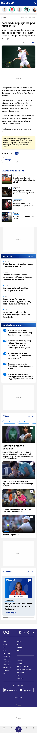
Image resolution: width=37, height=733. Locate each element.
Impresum (20, 664)
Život (5, 650)
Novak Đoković (9, 422)
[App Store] (26, 690)
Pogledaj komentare (8, 160)
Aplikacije (20, 673)
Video (19, 641)
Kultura (6, 659)
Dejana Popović (11, 612)
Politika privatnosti (24, 670)
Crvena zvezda (19, 175)
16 (29, 580)
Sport (5, 644)
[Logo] (7, 3)
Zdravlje (6, 653)
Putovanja (7, 656)
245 (5, 353)
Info (4, 641)
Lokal (5, 674)
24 (16, 153)
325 (5, 330)
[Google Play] (10, 690)
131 (5, 374)
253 (5, 341)
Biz (4, 647)
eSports (6, 665)
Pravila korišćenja (23, 667)
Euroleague (17, 200)
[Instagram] (28, 632)
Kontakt (20, 679)
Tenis (4, 18)
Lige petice (17, 188)
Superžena (7, 662)
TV (18, 644)
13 (31, 491)
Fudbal (16, 213)
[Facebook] (20, 632)
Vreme (19, 650)
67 (9, 188)
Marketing (20, 661)
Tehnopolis (7, 668)
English (19, 647)
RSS (18, 676)
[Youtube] (33, 632)
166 (10, 175)
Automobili (7, 671)
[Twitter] (24, 632)
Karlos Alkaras (23, 422)
